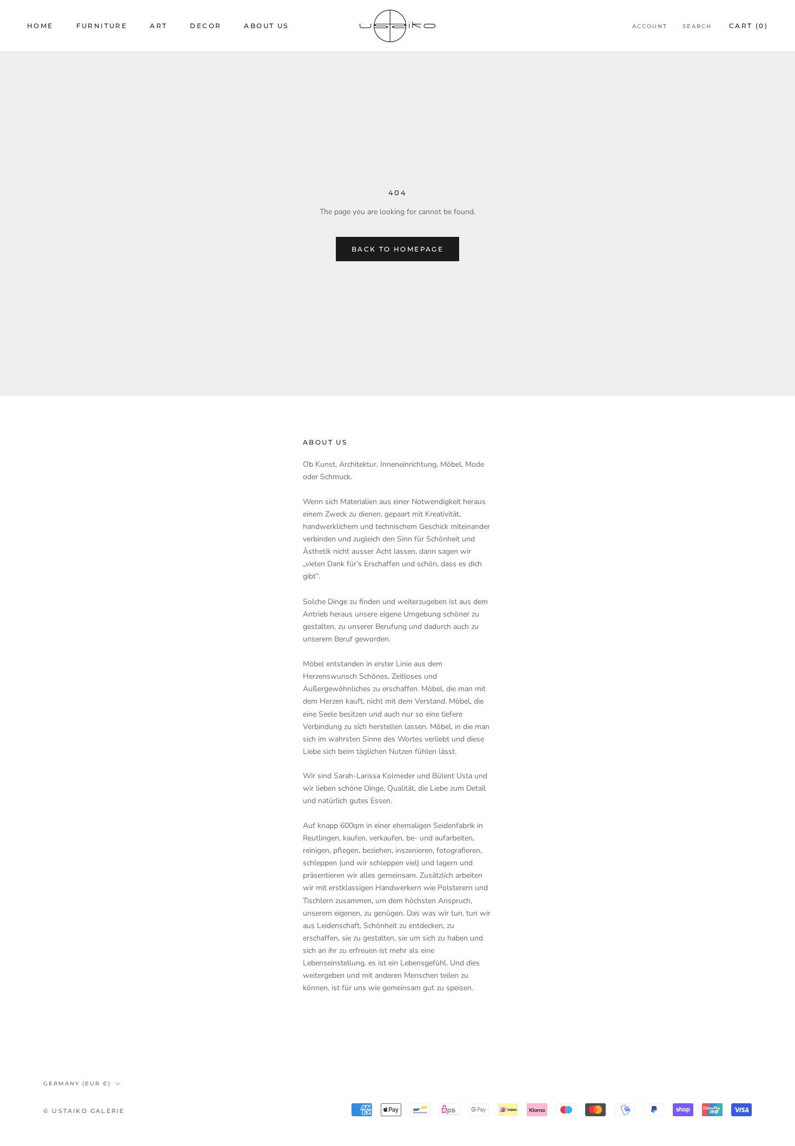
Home (40, 26)
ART (158, 26)
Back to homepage (397, 249)
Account (649, 26)
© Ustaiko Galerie (83, 1111)
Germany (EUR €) (77, 1083)
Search (697, 26)
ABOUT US (266, 26)
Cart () (748, 26)
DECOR (205, 26)
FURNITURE (102, 26)
